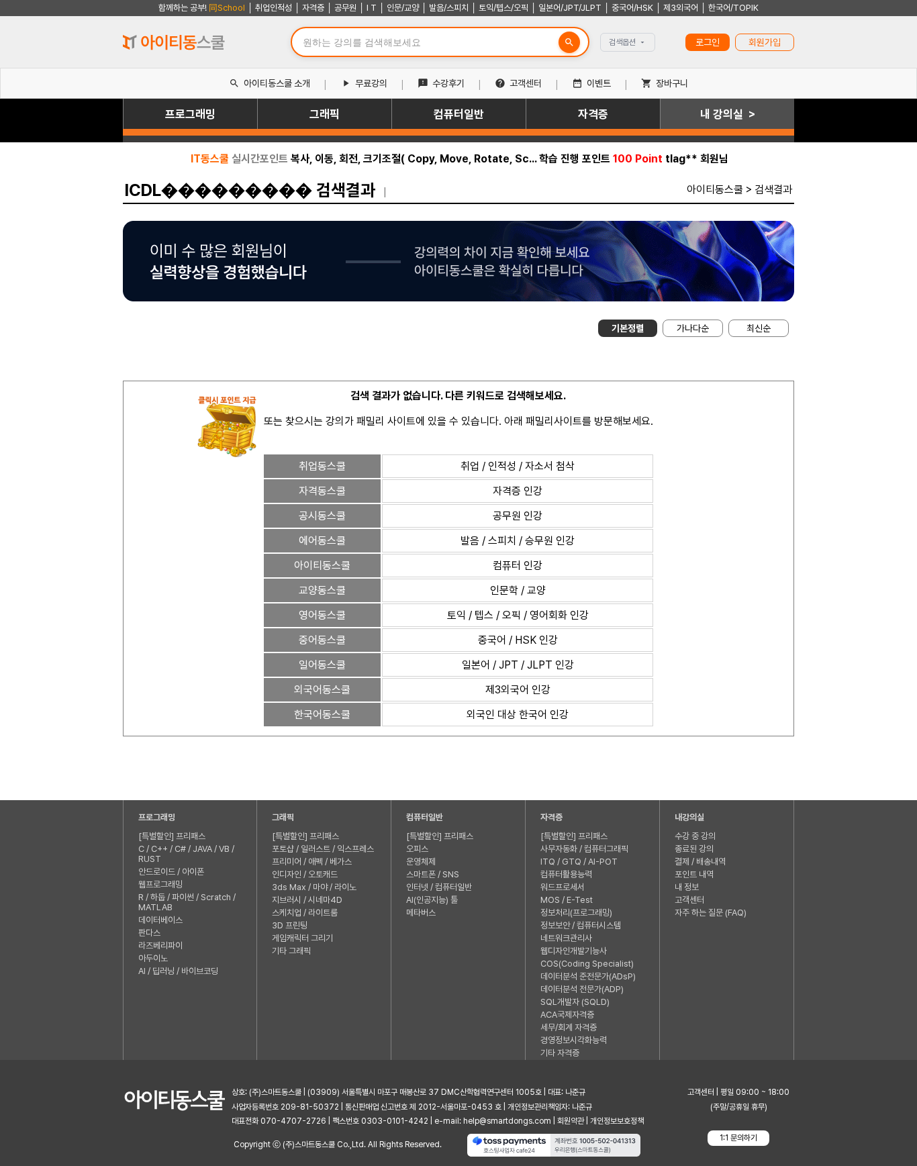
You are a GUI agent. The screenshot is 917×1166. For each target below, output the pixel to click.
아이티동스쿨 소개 (277, 83)
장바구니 (672, 83)
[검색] (569, 42)
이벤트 (599, 83)
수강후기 (448, 83)
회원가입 (765, 42)
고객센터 (526, 83)
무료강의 (371, 83)
